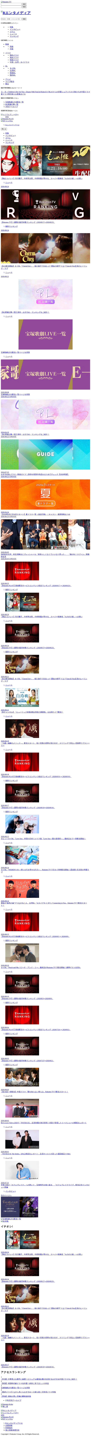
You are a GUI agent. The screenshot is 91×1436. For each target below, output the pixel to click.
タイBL (13, 68)
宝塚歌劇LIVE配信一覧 (14, 102)
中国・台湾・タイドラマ (19, 62)
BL (6, 66)
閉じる (4, 129)
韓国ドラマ (14, 60)
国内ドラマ (14, 55)
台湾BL (13, 70)
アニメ (8, 79)
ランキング (14, 36)
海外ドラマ (14, 57)
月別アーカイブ (11, 107)
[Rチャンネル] (7, 121)
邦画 (11, 46)
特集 (11, 27)
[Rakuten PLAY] (7, 119)
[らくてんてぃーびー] (10, 115)
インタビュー (15, 29)
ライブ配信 (9, 81)
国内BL (13, 75)
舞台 (7, 84)
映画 (7, 44)
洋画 (11, 49)
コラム (12, 32)
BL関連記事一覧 (11, 104)
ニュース (13, 34)
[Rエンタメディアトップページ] (8, 1410)
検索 (24, 4)
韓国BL (13, 73)
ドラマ (8, 53)
